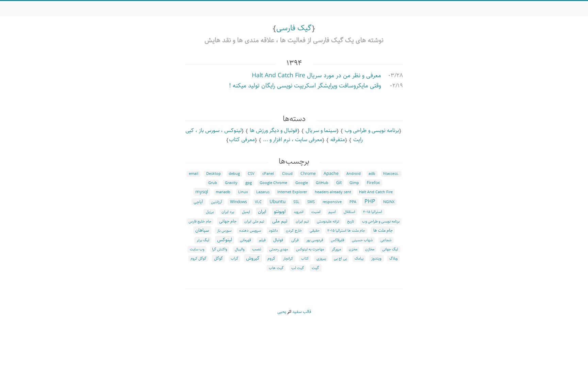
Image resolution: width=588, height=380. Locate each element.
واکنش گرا (219, 249)
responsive (332, 202)
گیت (315, 267)
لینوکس (224, 240)
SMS (311, 202)
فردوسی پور (314, 240)
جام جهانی (227, 221)
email (193, 174)
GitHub (322, 183)
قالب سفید (301, 312)
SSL (296, 202)
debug (234, 174)
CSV (251, 174)
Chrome (308, 173)
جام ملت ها (383, 230)
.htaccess (391, 174)
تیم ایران (302, 221)
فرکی (294, 240)
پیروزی (321, 258)
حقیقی (315, 231)
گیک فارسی (294, 28)
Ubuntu (277, 202)
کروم (271, 258)
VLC (258, 202)
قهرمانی (245, 240)
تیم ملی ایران (254, 221)
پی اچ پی (340, 258)
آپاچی (198, 201)
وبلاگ (393, 258)
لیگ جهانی (390, 249)
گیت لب (297, 268)
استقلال (349, 212)
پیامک (359, 258)
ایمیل (246, 212)
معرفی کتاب (242, 139)
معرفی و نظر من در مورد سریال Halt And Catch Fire (316, 75)
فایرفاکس (337, 240)
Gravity (231, 183)
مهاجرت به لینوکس (310, 249)
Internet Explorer (292, 192)
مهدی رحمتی (278, 249)
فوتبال (278, 240)
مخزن (353, 249)
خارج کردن (294, 231)
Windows (238, 201)
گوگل (218, 258)
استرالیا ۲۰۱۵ (372, 212)
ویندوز (376, 258)
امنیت (316, 212)
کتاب (305, 258)
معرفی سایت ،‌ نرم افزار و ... (292, 139)
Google (301, 183)
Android (353, 174)
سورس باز (224, 230)
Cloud (287, 174)
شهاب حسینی (362, 240)
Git (339, 182)
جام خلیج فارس (200, 221)
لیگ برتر (203, 240)
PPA (352, 202)
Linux (243, 192)
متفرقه (337, 139)
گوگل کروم (198, 258)
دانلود (273, 230)
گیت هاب (276, 268)
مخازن (369, 249)
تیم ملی (280, 221)
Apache (331, 173)
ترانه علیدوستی (328, 221)
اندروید (299, 212)
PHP (369, 201)
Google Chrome (273, 183)
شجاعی (385, 240)
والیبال (239, 249)
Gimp (354, 183)
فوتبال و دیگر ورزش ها (273, 130)
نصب (256, 249)
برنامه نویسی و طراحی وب (372, 130)
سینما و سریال (321, 130)
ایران (262, 212)
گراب (234, 258)
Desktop (213, 174)
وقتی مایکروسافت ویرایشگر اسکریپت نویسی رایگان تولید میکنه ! (305, 86)
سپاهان (202, 230)
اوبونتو (279, 212)
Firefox (373, 182)
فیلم (262, 240)
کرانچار (288, 258)
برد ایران (228, 212)
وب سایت (197, 249)
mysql (201, 192)
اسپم (332, 212)
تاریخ (350, 221)
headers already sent (333, 192)
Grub (212, 183)
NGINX (388, 202)
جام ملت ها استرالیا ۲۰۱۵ (346, 231)
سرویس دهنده (250, 231)
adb (372, 174)
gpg (248, 183)
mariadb (223, 192)
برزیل (210, 212)
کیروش (253, 258)
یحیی (281, 312)
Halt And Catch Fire (376, 192)
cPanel (268, 174)
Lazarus (263, 192)
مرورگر (336, 249)
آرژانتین (216, 202)
